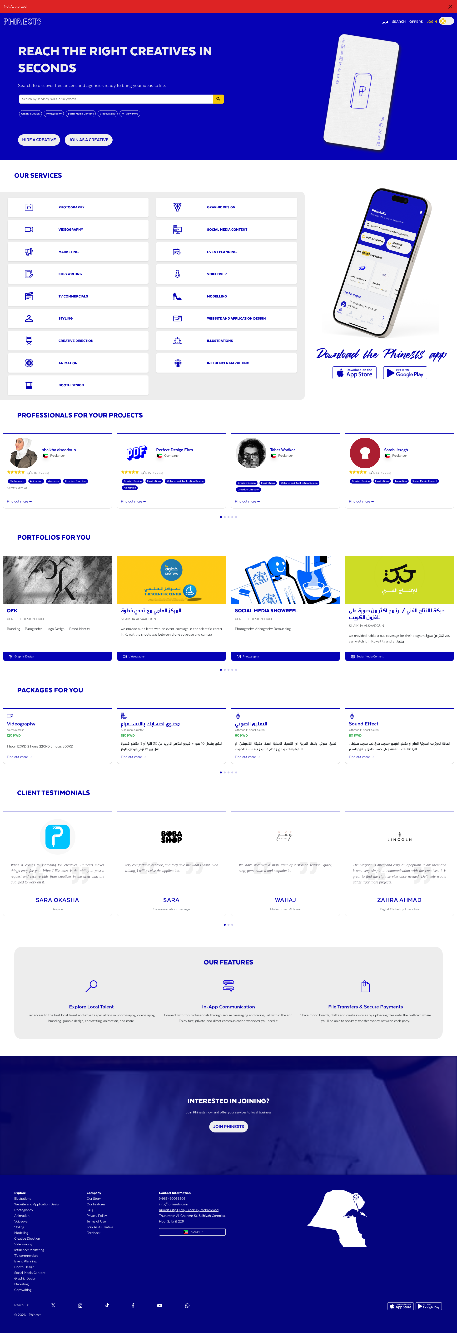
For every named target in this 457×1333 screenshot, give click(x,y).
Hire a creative (39, 140)
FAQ (90, 1210)
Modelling (21, 1233)
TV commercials (26, 1256)
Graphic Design (30, 113)
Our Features (96, 1204)
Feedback (93, 1233)
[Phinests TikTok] (107, 1306)
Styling (19, 1227)
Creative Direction (27, 1239)
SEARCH (399, 22)
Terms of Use (96, 1221)
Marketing (21, 1284)
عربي (385, 22)
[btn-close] (450, 7)
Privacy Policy (97, 1216)
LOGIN (432, 22)
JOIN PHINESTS (228, 1126)
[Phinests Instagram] (80, 1306)
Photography (54, 113)
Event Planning (25, 1261)
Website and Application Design (37, 1204)
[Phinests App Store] (355, 373)
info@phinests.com (173, 1204)
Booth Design (24, 1267)
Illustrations (22, 1199)
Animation (22, 1216)
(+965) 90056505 (172, 1199)
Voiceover (21, 1221)
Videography (107, 113)
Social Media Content (81, 113)
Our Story (94, 1199)
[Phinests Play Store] (405, 373)
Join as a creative (89, 140)
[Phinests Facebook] (133, 1306)
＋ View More (130, 113)
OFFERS (416, 22)
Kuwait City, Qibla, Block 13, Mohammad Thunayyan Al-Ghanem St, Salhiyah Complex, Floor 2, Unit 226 (192, 1215)
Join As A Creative (100, 1227)
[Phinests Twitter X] (53, 1306)
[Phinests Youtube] (159, 1306)
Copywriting (22, 1290)
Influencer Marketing (29, 1250)
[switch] (446, 21)
